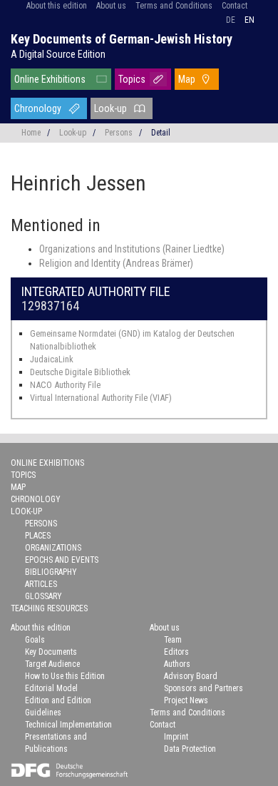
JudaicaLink (51, 359)
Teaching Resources (49, 608)
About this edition (56, 6)
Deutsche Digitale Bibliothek (80, 372)
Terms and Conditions (173, 6)
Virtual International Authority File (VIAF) (101, 397)
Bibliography (51, 572)
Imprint (176, 737)
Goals (35, 640)
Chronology (37, 108)
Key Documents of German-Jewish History (121, 38)
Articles (41, 584)
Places (38, 536)
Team (173, 640)
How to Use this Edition (65, 676)
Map (186, 79)
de (230, 20)
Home (31, 133)
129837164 (50, 305)
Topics (131, 79)
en (249, 20)
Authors (177, 664)
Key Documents (51, 652)
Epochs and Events (61, 560)
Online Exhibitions (50, 79)
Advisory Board (190, 676)
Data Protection (190, 749)
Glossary (43, 596)
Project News (186, 700)
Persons (119, 133)
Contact (234, 6)
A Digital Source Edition (58, 54)
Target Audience (52, 664)
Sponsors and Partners (203, 688)
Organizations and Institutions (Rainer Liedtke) (132, 249)
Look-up (110, 108)
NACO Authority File (65, 384)
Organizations (53, 548)
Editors (176, 652)
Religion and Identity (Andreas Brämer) (116, 263)
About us (111, 6)
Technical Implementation (68, 725)
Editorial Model (51, 688)
